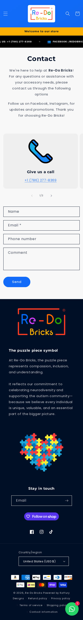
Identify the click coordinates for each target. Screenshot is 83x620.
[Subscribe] (67, 500)
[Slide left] (32, 196)
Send (16, 281)
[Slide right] (51, 196)
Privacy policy (60, 598)
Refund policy (37, 598)
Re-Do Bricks (33, 593)
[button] (5, 14)
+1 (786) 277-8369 (40, 180)
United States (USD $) (39, 561)
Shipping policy (57, 605)
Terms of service (30, 605)
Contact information (43, 612)
